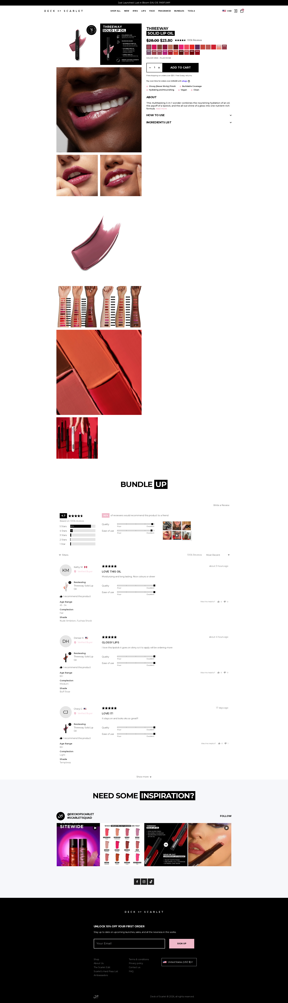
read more (161, 108)
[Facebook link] (137, 881)
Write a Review (221, 505)
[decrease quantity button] (150, 68)
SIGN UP (181, 943)
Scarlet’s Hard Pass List (106, 971)
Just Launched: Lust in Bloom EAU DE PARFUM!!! (144, 2)
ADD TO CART (180, 67)
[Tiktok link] (151, 881)
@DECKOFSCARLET (80, 814)
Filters (64, 555)
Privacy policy (136, 963)
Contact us (134, 967)
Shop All (115, 11)
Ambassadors (101, 975)
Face (152, 11)
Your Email (103, 943)
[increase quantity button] (159, 68)
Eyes (135, 11)
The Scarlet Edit (102, 967)
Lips (143, 11)
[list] (227, 11)
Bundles (179, 11)
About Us (99, 963)
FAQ (131, 971)
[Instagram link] (144, 881)
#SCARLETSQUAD (79, 817)
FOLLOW (226, 816)
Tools (191, 11)
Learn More (78, 844)
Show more (142, 776)
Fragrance (164, 11)
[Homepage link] (63, 11)
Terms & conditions (139, 959)
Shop (96, 959)
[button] (188, 40)
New (126, 11)
